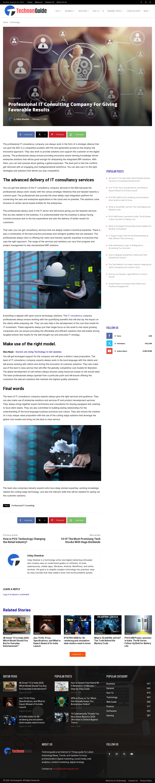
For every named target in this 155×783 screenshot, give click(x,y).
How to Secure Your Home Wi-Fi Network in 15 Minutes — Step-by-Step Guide (85, 686)
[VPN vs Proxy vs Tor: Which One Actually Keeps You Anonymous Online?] (61, 701)
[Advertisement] (129, 150)
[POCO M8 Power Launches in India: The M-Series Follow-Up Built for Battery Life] (138, 625)
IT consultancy (75, 315)
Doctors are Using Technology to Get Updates (39, 351)
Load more (76, 654)
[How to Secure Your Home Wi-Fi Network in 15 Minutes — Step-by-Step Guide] (61, 686)
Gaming (68, 633)
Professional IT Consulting (23, 505)
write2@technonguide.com (66, 769)
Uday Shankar (23, 119)
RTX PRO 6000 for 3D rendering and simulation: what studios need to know (77, 641)
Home (5, 22)
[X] (150, 2)
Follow (148, 343)
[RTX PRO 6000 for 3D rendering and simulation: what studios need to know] (77, 625)
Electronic (7, 633)
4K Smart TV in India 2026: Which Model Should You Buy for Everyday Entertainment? (33, 686)
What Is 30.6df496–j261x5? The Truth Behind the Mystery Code (107, 641)
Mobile (37, 633)
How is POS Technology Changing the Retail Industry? (24, 540)
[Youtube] (132, 754)
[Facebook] (141, 2)
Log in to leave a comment (16, 594)
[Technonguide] (11, 11)
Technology (15, 22)
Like (150, 336)
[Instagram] (145, 2)
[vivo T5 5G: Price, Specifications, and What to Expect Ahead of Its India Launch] (47, 625)
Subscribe (147, 351)
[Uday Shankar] (11, 119)
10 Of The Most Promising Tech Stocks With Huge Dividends (80, 540)
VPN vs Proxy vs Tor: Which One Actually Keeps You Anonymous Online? (83, 701)
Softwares (99, 633)
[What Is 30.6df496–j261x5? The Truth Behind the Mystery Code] (108, 625)
